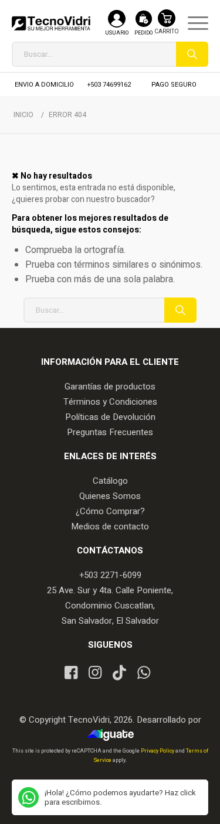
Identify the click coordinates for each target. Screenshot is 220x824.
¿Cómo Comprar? (110, 511)
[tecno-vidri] (51, 23)
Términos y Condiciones (110, 401)
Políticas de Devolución (110, 417)
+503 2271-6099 (110, 575)
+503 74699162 (109, 85)
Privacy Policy (158, 751)
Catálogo (110, 480)
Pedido (143, 33)
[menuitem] (192, 23)
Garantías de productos (110, 386)
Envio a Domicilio (44, 85)
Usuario (116, 33)
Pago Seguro (174, 85)
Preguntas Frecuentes (110, 432)
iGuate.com (113, 735)
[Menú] (192, 23)
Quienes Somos (110, 496)
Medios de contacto (110, 526)
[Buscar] (192, 54)
